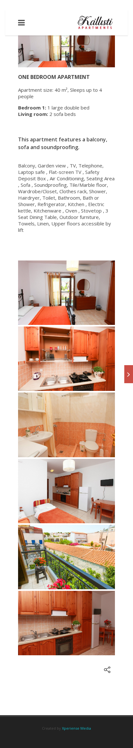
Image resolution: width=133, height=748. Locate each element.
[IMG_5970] (66, 292)
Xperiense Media (76, 728)
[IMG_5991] (66, 425)
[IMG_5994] (66, 359)
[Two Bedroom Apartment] (128, 374)
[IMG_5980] (66, 623)
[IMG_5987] (66, 557)
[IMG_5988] (66, 491)
